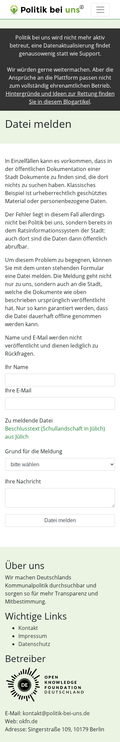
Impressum (32, 636)
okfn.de (28, 721)
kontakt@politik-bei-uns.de (56, 713)
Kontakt (28, 628)
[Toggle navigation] (100, 9)
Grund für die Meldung (33, 451)
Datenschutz (34, 644)
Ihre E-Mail (18, 390)
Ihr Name (16, 367)
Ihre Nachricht (23, 481)
